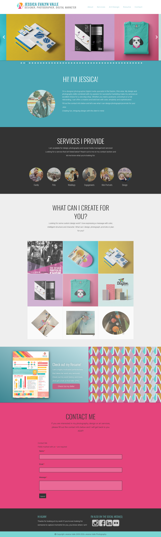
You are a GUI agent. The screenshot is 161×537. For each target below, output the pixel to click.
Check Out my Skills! (66, 386)
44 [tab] (141, 63)
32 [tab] (108, 63)
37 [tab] (122, 63)
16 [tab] (63, 63)
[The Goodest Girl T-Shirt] (80, 290)
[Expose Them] (80, 323)
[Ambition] (116, 323)
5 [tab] (32, 63)
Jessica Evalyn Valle (50, 5)
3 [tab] (27, 63)
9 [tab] (44, 63)
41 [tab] (133, 63)
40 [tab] (130, 63)
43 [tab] (139, 63)
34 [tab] (113, 63)
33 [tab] (111, 63)
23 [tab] (83, 63)
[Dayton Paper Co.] (116, 290)
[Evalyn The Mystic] (80, 257)
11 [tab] (49, 63)
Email (41, 464)
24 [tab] (85, 63)
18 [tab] (69, 63)
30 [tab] (102, 63)
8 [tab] (41, 63)
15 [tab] (60, 63)
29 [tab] (99, 63)
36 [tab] (119, 63)
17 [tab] (66, 63)
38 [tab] (125, 63)
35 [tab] (116, 63)
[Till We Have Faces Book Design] (45, 290)
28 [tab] (97, 63)
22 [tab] (80, 63)
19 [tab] (72, 63)
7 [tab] (38, 63)
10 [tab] (46, 63)
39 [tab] (127, 63)
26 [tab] (91, 63)
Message (43, 477)
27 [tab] (94, 63)
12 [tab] (52, 63)
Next (157, 37)
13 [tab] (55, 63)
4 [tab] (30, 63)
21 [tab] (77, 63)
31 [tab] (105, 63)
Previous (4, 37)
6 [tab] (35, 63)
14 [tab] (58, 63)
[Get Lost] (45, 323)
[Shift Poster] (45, 257)
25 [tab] (88, 63)
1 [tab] (21, 63)
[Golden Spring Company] (116, 257)
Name (42, 451)
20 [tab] (74, 63)
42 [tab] (136, 63)
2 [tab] (24, 63)
